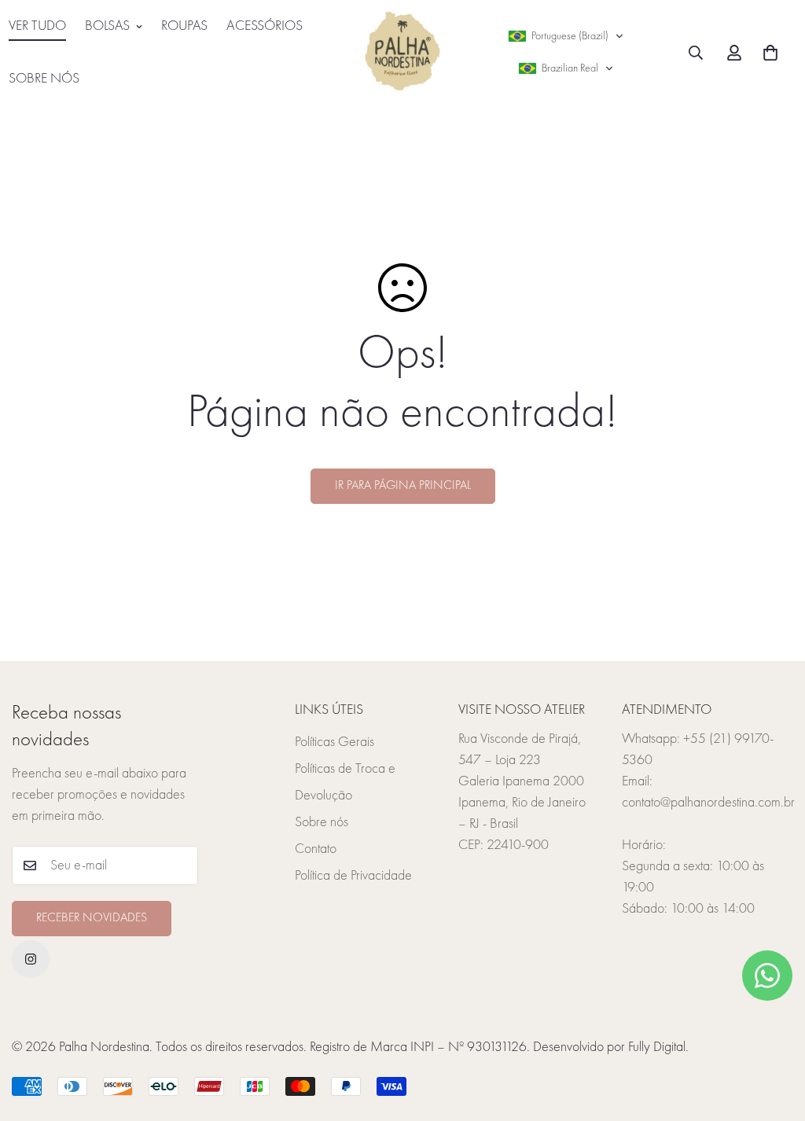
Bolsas (107, 26)
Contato (315, 849)
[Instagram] (31, 959)
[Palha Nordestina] (402, 52)
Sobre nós (321, 822)
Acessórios (264, 26)
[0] (770, 53)
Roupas (184, 26)
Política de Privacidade (353, 876)
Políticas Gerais (334, 742)
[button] (566, 36)
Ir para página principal (403, 486)
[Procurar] (695, 52)
